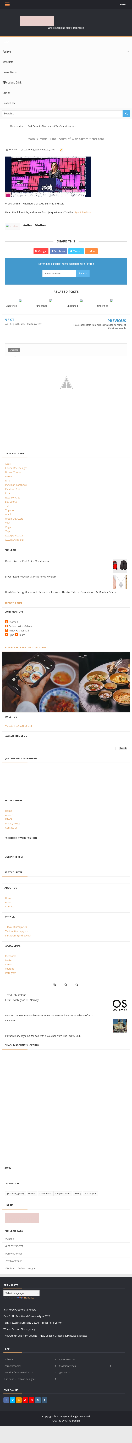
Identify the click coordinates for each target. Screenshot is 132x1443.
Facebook (59, 251)
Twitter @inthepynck (16, 931)
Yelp (7, 531)
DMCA (8, 819)
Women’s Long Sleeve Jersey (19, 1329)
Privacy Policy (12, 823)
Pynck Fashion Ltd (19, 630)
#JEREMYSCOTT (14, 1246)
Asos (8, 463)
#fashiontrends (13, 1261)
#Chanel (9, 1238)
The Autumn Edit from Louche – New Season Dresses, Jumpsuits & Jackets (45, 1335)
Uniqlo (8, 514)
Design (31, 1193)
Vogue (8, 527)
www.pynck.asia (14, 535)
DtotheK (13, 622)
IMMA (8, 476)
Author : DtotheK (34, 225)
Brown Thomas (14, 472)
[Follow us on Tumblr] (44, 1400)
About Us (10, 815)
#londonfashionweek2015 (18, 1372)
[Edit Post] (61, 149)
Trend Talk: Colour (15, 995)
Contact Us (11, 827)
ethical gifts (90, 1193)
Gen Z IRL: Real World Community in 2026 (26, 1316)
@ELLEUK (64, 1372)
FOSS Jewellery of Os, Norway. (22, 1000)
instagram (10, 972)
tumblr (8, 964)
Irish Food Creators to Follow (25, 647)
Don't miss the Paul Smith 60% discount (27, 561)
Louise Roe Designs (16, 468)
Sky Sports (11, 501)
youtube (9, 968)
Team (22, 634)
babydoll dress (63, 1193)
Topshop (10, 510)
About (8, 902)
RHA (7, 493)
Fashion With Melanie (20, 626)
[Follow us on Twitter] (12, 1400)
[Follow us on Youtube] (25, 1400)
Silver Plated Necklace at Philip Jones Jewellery (30, 576)
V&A (7, 522)
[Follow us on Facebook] (6, 1400)
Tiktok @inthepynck (16, 927)
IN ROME (10, 1020)
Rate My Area (12, 497)
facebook (10, 956)
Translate (29, 1297)
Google (42, 251)
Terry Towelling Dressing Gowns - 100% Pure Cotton (32, 1322)
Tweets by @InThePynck (18, 726)
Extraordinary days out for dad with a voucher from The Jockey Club (43, 1035)
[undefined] (20, 301)
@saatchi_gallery (15, 1193)
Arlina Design (72, 1420)
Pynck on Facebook (16, 484)
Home (8, 810)
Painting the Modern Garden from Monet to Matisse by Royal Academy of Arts (49, 1015)
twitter (8, 960)
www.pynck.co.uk (14, 539)
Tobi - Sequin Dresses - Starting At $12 (23, 324)
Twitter (77, 251)
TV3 (7, 506)
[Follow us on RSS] (19, 1400)
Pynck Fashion (82, 212)
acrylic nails (45, 1193)
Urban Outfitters (14, 518)
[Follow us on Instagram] (38, 1400)
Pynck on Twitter (14, 489)
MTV (7, 480)
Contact (9, 906)
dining (77, 1193)
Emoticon (14, 350)
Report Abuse (13, 603)
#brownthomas (14, 1253)
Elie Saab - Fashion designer (20, 1268)
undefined (11, 305)
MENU (123, 4)
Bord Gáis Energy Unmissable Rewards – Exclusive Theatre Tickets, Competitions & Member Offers (60, 592)
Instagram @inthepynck (18, 935)
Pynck (12, 634)
